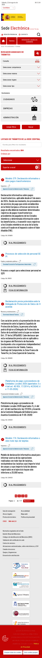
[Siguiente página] (22, 496)
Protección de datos (9, 517)
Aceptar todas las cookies (12, 652)
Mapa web (24, 514)
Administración (11, 117)
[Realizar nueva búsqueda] (38, 34)
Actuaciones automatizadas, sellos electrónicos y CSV (20, 546)
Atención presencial (10, 34)
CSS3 (4, 521)
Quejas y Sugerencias (10, 552)
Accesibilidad (25, 511)
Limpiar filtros (11, 127)
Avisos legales (7, 514)
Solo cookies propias (31, 652)
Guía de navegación (9, 511)
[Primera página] (16, 496)
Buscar (30, 127)
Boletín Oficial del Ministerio (11, 534)
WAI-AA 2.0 (12, 521)
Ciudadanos (9, 99)
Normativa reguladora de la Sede (13, 531)
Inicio (2, 46)
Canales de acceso (9, 549)
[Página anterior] (19, 496)
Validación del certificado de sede (13, 540)
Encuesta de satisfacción (11, 555)
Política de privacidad (28, 517)
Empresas (8, 108)
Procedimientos (9, 46)
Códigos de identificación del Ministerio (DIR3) (17, 537)
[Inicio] (3, 40)
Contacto (24, 34)
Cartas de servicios (9, 543)
